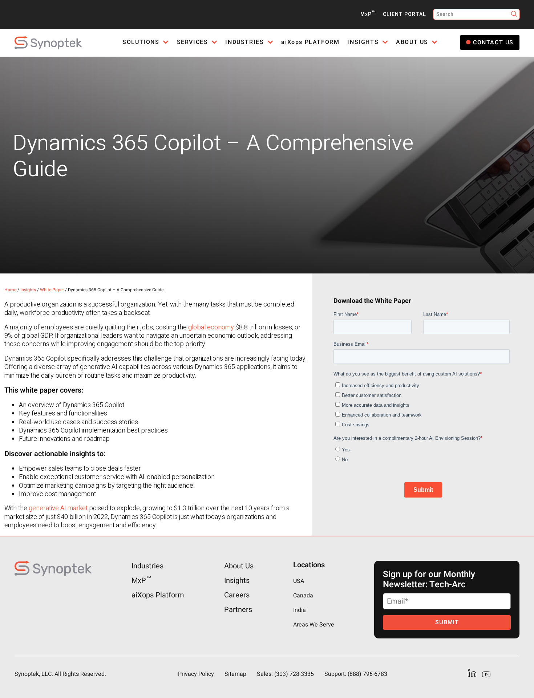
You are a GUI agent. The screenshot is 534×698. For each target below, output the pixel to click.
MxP (368, 14)
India (299, 610)
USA (298, 581)
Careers (237, 595)
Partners (238, 609)
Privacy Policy (196, 674)
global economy (211, 327)
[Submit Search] (514, 14)
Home (10, 290)
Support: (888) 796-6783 (355, 674)
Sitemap (235, 674)
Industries (147, 566)
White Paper (52, 290)
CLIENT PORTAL (404, 14)
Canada (303, 595)
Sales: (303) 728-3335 (285, 674)
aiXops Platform (158, 595)
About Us (239, 566)
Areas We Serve (313, 624)
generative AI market (58, 508)
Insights (28, 290)
